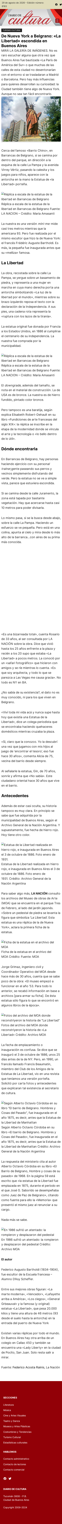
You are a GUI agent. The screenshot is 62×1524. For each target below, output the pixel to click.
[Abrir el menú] (57, 21)
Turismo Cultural (12, 30)
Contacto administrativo (16, 1458)
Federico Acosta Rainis (28, 1367)
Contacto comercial (13, 1469)
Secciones (10, 1397)
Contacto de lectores (14, 1464)
